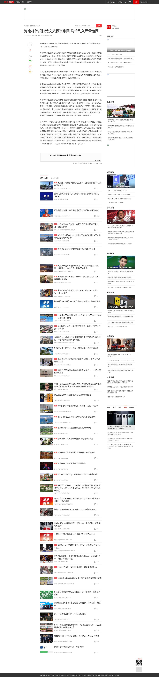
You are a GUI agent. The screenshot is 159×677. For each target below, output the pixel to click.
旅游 (108, 407)
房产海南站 (97, 160)
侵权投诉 (116, 675)
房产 (119, 407)
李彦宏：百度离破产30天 (115, 428)
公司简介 (67, 675)
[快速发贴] (30, 45)
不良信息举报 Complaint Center (100, 675)
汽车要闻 (110, 336)
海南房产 (110, 36)
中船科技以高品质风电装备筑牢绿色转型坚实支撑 (74, 534)
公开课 (131, 407)
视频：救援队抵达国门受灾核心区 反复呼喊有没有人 (75, 509)
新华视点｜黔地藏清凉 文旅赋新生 (72, 463)
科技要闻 (110, 292)
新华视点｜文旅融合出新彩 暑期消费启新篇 (75, 439)
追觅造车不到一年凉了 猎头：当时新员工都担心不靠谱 (76, 636)
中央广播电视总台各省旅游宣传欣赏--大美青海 (77, 417)
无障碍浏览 (29, 2)
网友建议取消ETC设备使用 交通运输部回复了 (72, 395)
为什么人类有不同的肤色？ (115, 419)
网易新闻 (114, 26)
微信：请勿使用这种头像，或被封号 (69, 647)
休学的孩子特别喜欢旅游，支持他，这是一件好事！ (79, 406)
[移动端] (108, 2)
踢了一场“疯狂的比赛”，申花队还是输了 (70, 614)
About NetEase (60, 675)
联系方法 (72, 675)
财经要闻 (110, 172)
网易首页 (18, 2)
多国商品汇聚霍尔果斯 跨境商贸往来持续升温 (76, 452)
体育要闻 (110, 208)
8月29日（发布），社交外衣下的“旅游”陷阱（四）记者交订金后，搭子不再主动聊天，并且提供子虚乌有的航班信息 (77, 488)
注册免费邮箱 (143, 2)
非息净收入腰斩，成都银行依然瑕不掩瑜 (119, 198)
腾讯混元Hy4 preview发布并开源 (117, 326)
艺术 (114, 407)
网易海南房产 (33, 25)
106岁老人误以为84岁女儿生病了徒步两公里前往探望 (79, 578)
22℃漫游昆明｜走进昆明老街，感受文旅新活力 (77, 567)
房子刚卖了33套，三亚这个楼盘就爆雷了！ (120, 62)
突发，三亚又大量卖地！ (115, 54)
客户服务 (83, 675)
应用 (23, 2)
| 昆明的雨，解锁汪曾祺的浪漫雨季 (120, 387)
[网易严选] (120, 2)
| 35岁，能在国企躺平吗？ (116, 397)
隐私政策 (89, 675)
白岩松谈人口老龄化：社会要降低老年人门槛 (121, 415)
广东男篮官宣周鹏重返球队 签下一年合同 (120, 244)
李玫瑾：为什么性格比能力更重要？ (118, 411)
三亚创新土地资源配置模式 (115, 67)
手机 (125, 407)
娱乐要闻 (110, 253)
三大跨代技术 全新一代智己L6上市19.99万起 (121, 360)
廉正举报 (111, 675)
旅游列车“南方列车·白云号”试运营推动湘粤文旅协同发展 (77, 301)
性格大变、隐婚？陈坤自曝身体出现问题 (119, 277)
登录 (136, 2)
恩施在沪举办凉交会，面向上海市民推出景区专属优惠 (76, 348)
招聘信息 (78, 675)
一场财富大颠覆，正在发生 (115, 203)
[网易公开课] (114, 2)
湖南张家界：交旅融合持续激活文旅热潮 (74, 428)
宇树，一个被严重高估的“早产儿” (117, 190)
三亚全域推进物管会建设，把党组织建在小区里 (121, 58)
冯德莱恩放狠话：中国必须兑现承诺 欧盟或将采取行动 (76, 210)
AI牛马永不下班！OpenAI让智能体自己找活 (120, 322)
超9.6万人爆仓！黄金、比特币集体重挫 (119, 194)
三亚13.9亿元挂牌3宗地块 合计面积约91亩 (64, 155)
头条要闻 (110, 102)
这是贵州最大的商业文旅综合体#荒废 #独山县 (76, 249)
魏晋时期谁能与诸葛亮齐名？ (116, 424)
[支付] (126, 2)
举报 (100, 35)
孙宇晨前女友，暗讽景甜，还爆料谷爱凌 (119, 287)
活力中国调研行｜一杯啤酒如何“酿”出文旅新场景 (78, 474)
